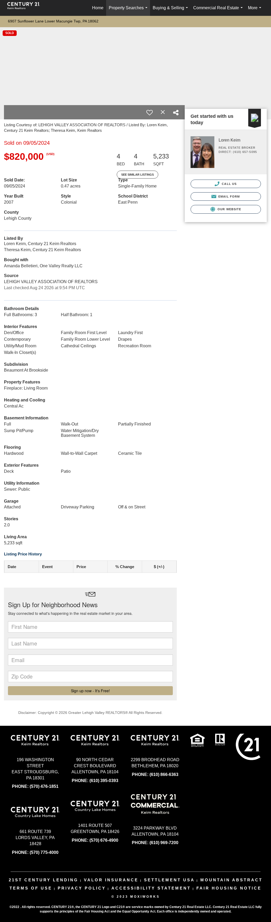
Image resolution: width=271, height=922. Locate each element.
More (255, 11)
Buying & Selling (171, 11)
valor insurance (111, 880)
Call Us (229, 183)
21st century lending (43, 880)
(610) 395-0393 (103, 780)
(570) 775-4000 (44, 852)
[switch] (149, 112)
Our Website (228, 209)
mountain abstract (231, 880)
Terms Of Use (31, 888)
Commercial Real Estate (219, 11)
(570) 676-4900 (103, 840)
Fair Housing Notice (228, 888)
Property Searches (129, 11)
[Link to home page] (26, 8)
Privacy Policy (82, 888)
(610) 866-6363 (164, 774)
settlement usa (169, 880)
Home (97, 8)
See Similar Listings (137, 174)
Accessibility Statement (151, 888)
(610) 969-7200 (164, 842)
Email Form (228, 196)
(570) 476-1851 (44, 786)
